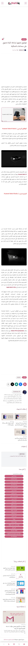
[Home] (24, 644)
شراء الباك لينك (14, 485)
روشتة (14, 519)
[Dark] (8, 644)
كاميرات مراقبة (14, 511)
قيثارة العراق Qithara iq (9, 640)
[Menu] (14, 644)
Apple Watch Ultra (11, 287)
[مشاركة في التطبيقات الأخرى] (8, 384)
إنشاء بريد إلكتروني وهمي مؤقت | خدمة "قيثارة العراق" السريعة (15, 627)
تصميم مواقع (14, 505)
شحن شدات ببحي (14, 488)
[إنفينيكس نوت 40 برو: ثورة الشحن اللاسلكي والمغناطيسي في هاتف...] (20, 416)
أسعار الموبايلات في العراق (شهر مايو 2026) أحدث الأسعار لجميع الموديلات (10, 592)
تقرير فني (14, 528)
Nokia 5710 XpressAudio (17, 331)
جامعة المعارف (14, 479)
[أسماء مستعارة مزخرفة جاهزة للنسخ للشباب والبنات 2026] (20, 600)
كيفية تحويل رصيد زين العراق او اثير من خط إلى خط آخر (9, 569)
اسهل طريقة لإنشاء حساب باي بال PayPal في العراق (9, 584)
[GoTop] (3, 644)
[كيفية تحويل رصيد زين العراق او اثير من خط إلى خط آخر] (20, 568)
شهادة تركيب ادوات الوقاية (14, 525)
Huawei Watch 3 (22, 174)
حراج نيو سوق (14, 508)
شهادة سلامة (14, 522)
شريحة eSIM (14, 513)
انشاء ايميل (14, 502)
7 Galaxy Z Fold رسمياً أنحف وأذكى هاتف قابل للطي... (21, 439)
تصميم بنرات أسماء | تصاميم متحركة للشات (9, 576)
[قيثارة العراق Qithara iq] (14, 3)
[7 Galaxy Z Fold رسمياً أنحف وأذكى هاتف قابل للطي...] (20, 432)
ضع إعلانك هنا (14, 536)
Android (24, 39)
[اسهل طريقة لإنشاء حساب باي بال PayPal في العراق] (20, 583)
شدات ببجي (14, 490)
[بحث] (2, 3)
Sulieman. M (21, 50)
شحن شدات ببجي (14, 496)
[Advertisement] (14, 23)
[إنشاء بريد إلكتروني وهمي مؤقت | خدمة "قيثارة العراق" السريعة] (14, 617)
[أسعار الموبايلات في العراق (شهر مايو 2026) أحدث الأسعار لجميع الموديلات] (20, 591)
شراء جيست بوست (14, 482)
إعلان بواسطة (17, 474)
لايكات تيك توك (14, 531)
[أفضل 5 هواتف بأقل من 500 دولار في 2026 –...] (7, 416)
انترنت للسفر (14, 516)
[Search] (19, 644)
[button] (20, 384)
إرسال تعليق (22, 454)
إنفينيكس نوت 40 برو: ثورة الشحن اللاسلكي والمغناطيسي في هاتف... (21, 425)
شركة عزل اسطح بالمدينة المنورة (14, 533)
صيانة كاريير (14, 476)
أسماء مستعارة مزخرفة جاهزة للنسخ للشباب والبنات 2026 (9, 600)
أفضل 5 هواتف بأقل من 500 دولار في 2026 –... (8, 424)
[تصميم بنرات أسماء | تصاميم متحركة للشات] (20, 576)
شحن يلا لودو (14, 493)
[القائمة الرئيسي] (26, 3)
